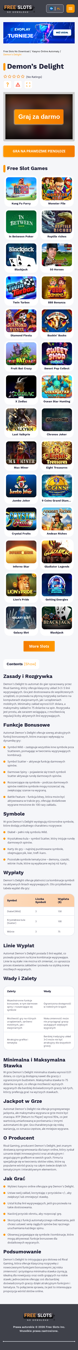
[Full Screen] (28, 84)
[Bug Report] (18, 84)
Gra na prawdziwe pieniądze (39, 151)
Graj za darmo (39, 116)
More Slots (39, 646)
